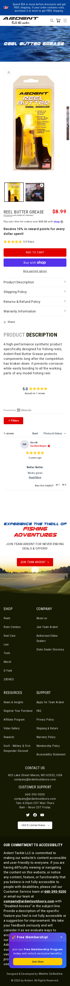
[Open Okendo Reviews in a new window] (17, 410)
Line (6, 644)
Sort (35, 433)
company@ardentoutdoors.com (35, 779)
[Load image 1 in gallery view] (14, 192)
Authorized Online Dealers (47, 638)
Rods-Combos (12, 627)
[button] (65, 20)
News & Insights (13, 702)
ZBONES (9, 679)
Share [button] (11, 322)
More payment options (35, 271)
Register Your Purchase (18, 711)
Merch (7, 662)
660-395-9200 (35, 794)
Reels (7, 618)
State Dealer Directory (50, 649)
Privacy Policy (45, 719)
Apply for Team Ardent (50, 702)
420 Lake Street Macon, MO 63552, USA (35, 775)
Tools (7, 653)
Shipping (8, 215)
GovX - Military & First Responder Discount (17, 748)
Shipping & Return (47, 728)
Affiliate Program (14, 719)
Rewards (9, 737)
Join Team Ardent (33, 562)
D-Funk (8, 670)
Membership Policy (48, 746)
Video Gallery (12, 728)
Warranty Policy (46, 737)
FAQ (38, 711)
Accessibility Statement (51, 754)
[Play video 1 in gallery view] (34, 192)
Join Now (38, 961)
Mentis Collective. (50, 973)
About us (41, 618)
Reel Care (9, 635)
